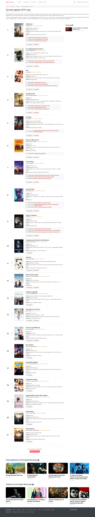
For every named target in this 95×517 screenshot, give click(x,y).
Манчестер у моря (32, 274)
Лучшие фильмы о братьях (40, 82)
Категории (33, 2)
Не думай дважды (32, 362)
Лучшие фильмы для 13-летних (41, 39)
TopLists (10, 2)
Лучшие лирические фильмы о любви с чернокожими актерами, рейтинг (46, 131)
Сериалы (19, 509)
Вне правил (29, 345)
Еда (42, 509)
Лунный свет (30, 189)
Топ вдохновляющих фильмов (41, 84)
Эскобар (28, 117)
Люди (30, 509)
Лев (27, 70)
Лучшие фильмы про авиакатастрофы (42, 228)
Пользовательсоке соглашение (19, 512)
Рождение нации (31, 379)
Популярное (26, 2)
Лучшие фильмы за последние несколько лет (44, 62)
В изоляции (30, 411)
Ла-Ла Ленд (29, 161)
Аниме (23, 509)
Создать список (42, 2)
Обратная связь (30, 512)
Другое (52, 509)
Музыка (34, 509)
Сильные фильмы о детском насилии (41, 202)
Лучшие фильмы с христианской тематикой (44, 60)
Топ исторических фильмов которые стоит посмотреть (47, 231)
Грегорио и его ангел (33, 309)
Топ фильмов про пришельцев (40, 40)
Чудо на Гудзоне (31, 215)
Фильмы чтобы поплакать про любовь (42, 178)
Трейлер (37, 44)
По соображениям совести (34, 49)
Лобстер (28, 257)
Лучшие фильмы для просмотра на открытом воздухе (46, 175)
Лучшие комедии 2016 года (40, 153)
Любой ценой (30, 94)
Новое (19, 2)
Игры (27, 509)
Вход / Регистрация (83, 2)
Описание (30, 44)
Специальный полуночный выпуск (37, 240)
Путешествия (47, 509)
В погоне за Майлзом (33, 327)
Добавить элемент (35, 451)
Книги (38, 509)
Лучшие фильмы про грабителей (41, 108)
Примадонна (30, 429)
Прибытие (29, 24)
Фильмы (18, 6)
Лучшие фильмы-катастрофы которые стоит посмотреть (47, 230)
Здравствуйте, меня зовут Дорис (37, 395)
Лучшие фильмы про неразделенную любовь (43, 176)
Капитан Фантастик (32, 140)
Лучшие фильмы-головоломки (40, 37)
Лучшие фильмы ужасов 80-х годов (42, 105)
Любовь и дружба (31, 292)
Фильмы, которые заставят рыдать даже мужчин (45, 85)
